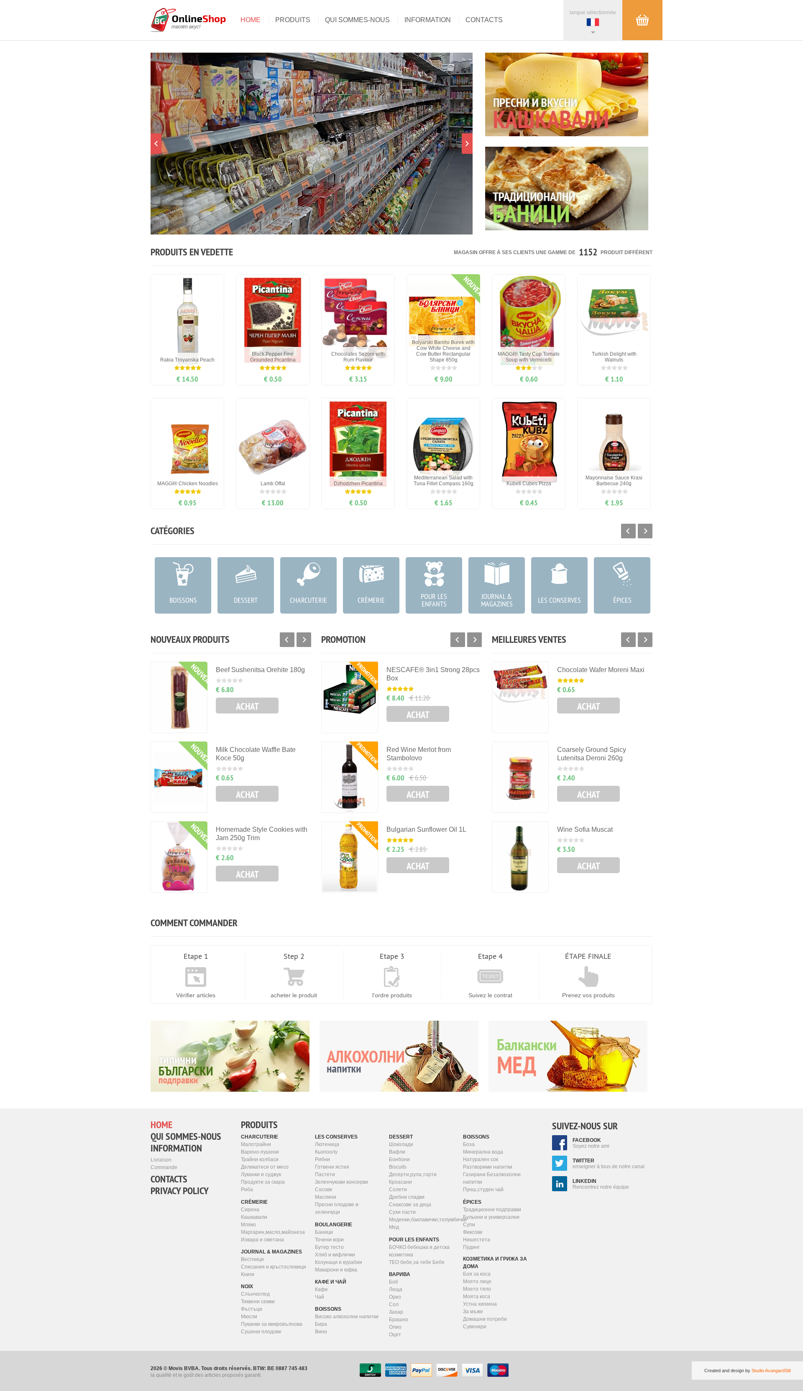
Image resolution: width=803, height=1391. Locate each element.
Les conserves (336, 1137)
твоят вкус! (185, 27)
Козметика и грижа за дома (495, 1262)
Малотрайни (256, 1144)
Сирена (250, 1210)
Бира (321, 1324)
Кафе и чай (330, 1282)
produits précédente (287, 639)
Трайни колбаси (260, 1159)
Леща (395, 1289)
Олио (395, 1327)
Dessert (401, 1137)
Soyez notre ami (591, 1143)
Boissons (328, 1309)
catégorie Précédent (628, 531)
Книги (247, 1274)
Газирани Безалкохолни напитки (492, 1178)
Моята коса (476, 1296)
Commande (164, 1167)
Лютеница (327, 1144)
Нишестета (476, 1240)
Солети (398, 1189)
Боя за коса (477, 1274)
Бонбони (399, 1159)
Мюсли (249, 1317)
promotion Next (467, 143)
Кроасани (400, 1182)
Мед (394, 1227)
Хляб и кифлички (335, 1255)
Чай (319, 1297)
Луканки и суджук (261, 1174)
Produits (292, 19)
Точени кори (329, 1240)
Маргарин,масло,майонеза (273, 1232)
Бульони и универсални (491, 1217)
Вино (321, 1332)
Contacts (484, 19)
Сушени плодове (261, 1332)
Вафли (397, 1152)
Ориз (395, 1297)
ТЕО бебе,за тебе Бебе (417, 1262)
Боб (393, 1282)
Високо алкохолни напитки (346, 1317)
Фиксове (473, 1232)
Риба (247, 1189)
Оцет (395, 1335)
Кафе (321, 1289)
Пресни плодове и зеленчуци (336, 1208)
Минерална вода (483, 1152)
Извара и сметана (262, 1240)
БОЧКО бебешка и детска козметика (419, 1251)
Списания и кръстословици (273, 1267)
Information (427, 19)
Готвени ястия (332, 1167)
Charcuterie (259, 1137)
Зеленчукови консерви (341, 1182)
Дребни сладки (407, 1197)
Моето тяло (477, 1289)
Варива (399, 1274)
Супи (469, 1225)
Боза (469, 1144)
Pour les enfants (414, 1240)
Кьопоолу (326, 1152)
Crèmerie (254, 1202)
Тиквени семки (258, 1301)
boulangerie (333, 1225)
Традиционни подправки (492, 1210)
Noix (247, 1286)
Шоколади (401, 1144)
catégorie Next (645, 531)
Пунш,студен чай (483, 1189)
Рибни (322, 1159)
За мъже (473, 1312)
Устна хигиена (480, 1304)
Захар (396, 1312)
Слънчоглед (255, 1294)
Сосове (323, 1189)
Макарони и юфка (336, 1270)
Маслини (325, 1197)
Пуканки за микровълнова (271, 1324)
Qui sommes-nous (357, 19)
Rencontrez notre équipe (601, 1184)
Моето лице (477, 1281)
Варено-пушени (260, 1152)
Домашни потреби (485, 1319)
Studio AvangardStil (771, 1370)
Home (250, 19)
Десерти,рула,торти (413, 1174)
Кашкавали (254, 1217)
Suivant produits (304, 639)
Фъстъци (251, 1309)
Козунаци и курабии (338, 1262)
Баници (324, 1232)
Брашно (398, 1319)
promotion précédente (156, 143)
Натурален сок (480, 1159)
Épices (472, 1202)
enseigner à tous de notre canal (608, 1163)
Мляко (248, 1225)
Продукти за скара (263, 1182)
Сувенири (474, 1327)
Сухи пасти (402, 1212)
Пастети (325, 1174)
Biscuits (398, 1167)
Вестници (252, 1259)
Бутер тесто (329, 1247)
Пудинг (471, 1247)
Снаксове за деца (410, 1205)
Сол (394, 1304)
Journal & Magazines (271, 1252)
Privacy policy (180, 1191)
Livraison (161, 1160)
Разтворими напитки (487, 1167)
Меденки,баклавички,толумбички (423, 1220)
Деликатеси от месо (265, 1167)
